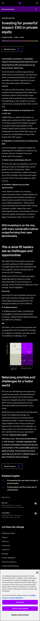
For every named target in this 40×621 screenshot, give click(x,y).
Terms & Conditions (9, 562)
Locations (5, 549)
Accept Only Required (20, 608)
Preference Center (8, 533)
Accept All (20, 602)
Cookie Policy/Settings (10, 566)
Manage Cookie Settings (20, 614)
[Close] (37, 572)
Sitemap (5, 553)
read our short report (18, 434)
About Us (5, 541)
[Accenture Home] (20, 3)
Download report (8, 9)
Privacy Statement (8, 557)
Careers (4, 537)
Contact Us (6, 545)
